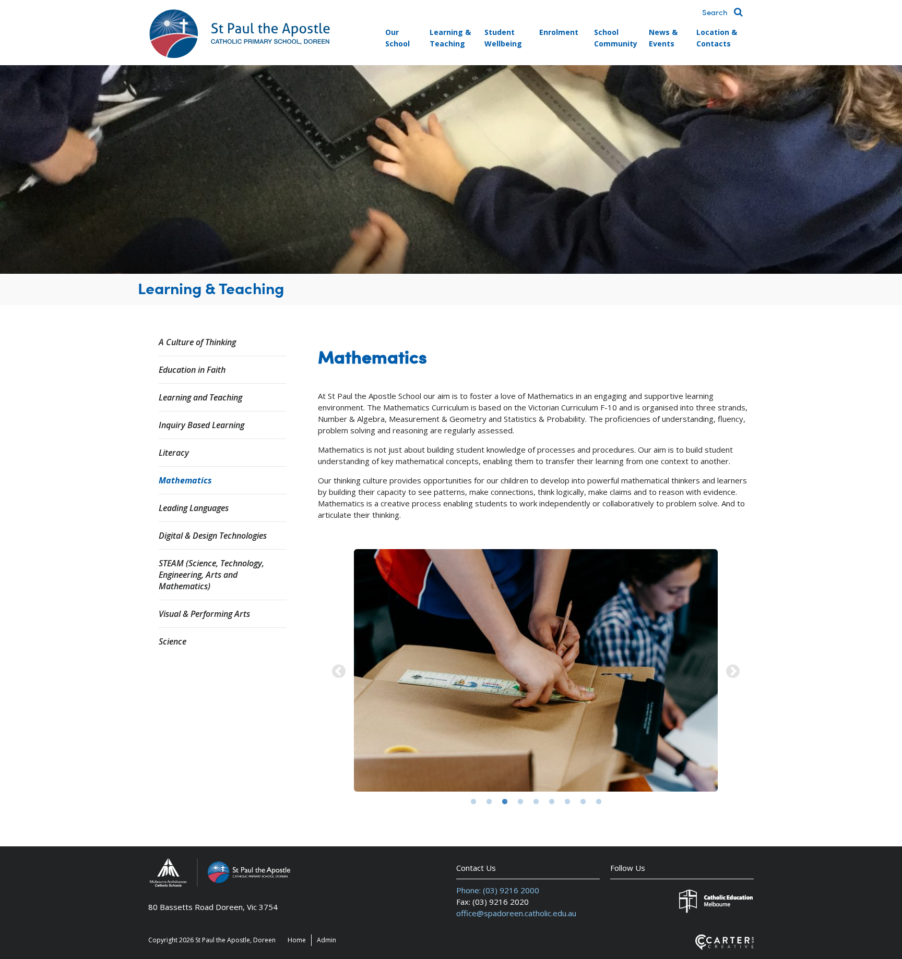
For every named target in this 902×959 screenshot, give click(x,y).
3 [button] (505, 802)
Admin (326, 940)
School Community (615, 37)
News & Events (663, 37)
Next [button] (733, 671)
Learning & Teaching (450, 37)
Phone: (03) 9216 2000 (497, 890)
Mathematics (185, 480)
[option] (536, 671)
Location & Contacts (716, 37)
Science (172, 641)
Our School (397, 37)
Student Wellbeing (503, 37)
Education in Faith (192, 369)
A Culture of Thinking (197, 342)
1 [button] (473, 802)
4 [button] (520, 802)
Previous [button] (339, 671)
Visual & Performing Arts (204, 614)
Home (297, 940)
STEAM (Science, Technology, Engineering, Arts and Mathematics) (211, 574)
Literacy (174, 452)
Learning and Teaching (200, 397)
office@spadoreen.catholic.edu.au (516, 913)
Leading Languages (194, 508)
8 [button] (583, 802)
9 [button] (599, 802)
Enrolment (558, 32)
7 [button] (567, 802)
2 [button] (489, 802)
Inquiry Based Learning (201, 425)
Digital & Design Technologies (213, 535)
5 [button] (536, 802)
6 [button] (552, 802)
